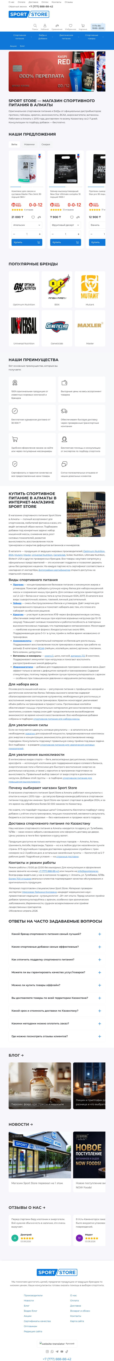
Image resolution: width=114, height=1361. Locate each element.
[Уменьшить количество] (14, 234)
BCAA (41, 648)
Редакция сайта (33, 1331)
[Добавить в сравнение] (39, 217)
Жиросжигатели (23, 667)
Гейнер (17, 603)
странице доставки (67, 856)
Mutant (18, 555)
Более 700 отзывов (20, 878)
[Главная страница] (29, 14)
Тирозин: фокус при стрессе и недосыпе (37, 1104)
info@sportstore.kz (88, 871)
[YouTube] (61, 1351)
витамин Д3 (78, 655)
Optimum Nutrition (94, 551)
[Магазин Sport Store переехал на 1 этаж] (40, 1155)
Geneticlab (59, 555)
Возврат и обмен (80, 1311)
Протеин (18, 584)
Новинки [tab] (29, 144)
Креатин (18, 614)
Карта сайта (77, 1321)
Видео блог (30, 1311)
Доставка (33, 2)
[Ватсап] (52, 1351)
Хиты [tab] (14, 144)
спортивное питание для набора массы (56, 719)
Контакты (56, 2)
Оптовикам (30, 1326)
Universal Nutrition (42, 555)
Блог (26, 1305)
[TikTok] (66, 1351)
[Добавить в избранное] (33, 217)
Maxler (27, 555)
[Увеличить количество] (39, 234)
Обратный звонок (18, 6)
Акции (27, 1316)
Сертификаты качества (37, 1321)
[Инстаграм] (47, 1351)
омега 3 (49, 655)
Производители (33, 1295)
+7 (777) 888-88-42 (41, 6)
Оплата (21, 2)
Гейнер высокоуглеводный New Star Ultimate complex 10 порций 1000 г (65, 194)
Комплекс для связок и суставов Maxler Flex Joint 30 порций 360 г (26, 194)
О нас (11, 2)
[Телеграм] (57, 1351)
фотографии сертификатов (54, 570)
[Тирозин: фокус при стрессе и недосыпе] (40, 1085)
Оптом (45, 2)
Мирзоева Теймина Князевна (39, 892)
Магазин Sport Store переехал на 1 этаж (37, 1183)
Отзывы (69, 2)
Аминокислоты (22, 640)
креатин (30, 733)
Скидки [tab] (46, 144)
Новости (29, 1300)
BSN (11, 555)
